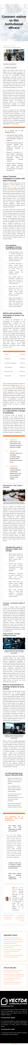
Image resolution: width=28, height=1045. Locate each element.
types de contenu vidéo (14, 186)
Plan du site (14, 1044)
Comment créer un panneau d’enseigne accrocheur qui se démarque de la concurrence (12, 951)
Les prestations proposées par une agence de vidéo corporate (19, 918)
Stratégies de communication (9, 45)
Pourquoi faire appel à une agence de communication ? (8, 917)
